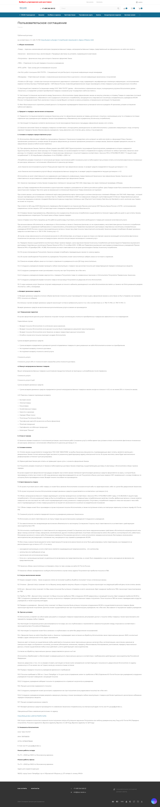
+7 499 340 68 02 (48, 8)
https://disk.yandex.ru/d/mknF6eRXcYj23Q (32, 716)
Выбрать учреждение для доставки (35, 2)
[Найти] (118, 8)
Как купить (22, 788)
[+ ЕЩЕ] (139, 14)
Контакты (35, 788)
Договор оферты (121, 791)
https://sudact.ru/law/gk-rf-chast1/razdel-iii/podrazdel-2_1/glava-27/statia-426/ (67, 40)
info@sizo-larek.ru (80, 792)
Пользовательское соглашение (126, 789)
